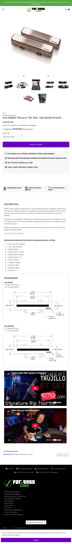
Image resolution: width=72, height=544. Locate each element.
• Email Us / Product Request (13, 514)
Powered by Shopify (31, 528)
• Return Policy (8, 503)
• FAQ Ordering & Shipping (12, 498)
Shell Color (6, 133)
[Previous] (24, 76)
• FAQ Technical (9, 501)
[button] (36, 129)
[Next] (47, 76)
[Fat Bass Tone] (36, 9)
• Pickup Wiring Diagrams (12, 492)
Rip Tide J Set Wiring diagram (14, 233)
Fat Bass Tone (10, 528)
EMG (4, 113)
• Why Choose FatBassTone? (13, 510)
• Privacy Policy (9, 505)
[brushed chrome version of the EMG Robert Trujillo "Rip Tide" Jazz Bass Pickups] (36, 44)
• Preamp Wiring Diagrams (12, 494)
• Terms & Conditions (11, 512)
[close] (70, 3)
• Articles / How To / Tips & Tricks (14, 496)
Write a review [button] (63, 455)
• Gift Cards (7, 507)
